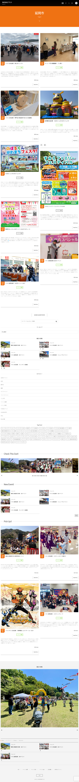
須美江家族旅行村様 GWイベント (18, 345)
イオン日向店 (49, 428)
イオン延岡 (68, 428)
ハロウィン (44, 433)
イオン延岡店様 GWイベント (17, 355)
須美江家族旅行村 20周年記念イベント (10, 465)
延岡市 (28, 428)
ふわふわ (58, 431)
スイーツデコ (41, 436)
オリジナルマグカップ (43, 431)
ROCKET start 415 (5, 442)
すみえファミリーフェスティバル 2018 (55, 206)
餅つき (63, 439)
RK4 (68, 436)
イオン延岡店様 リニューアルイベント (59, 355)
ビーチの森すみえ (66, 433)
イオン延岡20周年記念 (71, 439)
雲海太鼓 (3, 439)
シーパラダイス (5, 436)
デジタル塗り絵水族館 (32, 431)
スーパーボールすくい (23, 436)
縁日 (22, 433)
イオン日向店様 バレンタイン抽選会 (19, 364)
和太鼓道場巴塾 (17, 439)
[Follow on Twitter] (69, 3)
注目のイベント (4, 377)
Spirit (12, 442)
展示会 (2, 384)
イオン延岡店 (34, 428)
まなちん (9, 439)
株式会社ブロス (7, 2)
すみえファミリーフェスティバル (33, 433)
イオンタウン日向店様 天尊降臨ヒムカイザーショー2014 (19, 630)
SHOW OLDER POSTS (39, 315)
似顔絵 (52, 431)
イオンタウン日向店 (6, 433)
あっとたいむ (64, 431)
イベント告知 (19, 177)
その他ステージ (4, 408)
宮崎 (13, 433)
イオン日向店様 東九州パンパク (14, 63)
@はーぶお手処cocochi (35, 439)
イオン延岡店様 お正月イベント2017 (15, 283)
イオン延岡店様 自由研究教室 (45, 465)
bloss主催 (3, 419)
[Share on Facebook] (66, 3)
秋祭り (18, 433)
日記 (2, 381)
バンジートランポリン (20, 442)
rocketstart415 (4, 412)
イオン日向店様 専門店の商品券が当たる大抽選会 (18, 118)
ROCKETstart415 (61, 436)
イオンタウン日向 (20, 428)
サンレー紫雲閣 (57, 433)
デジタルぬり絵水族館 (59, 428)
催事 (2, 388)
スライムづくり (56, 439)
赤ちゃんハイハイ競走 (51, 436)
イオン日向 (42, 428)
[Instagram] (72, 3)
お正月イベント (13, 436)
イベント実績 (19, 67)
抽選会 (50, 433)
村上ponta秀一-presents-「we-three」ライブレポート (63, 465)
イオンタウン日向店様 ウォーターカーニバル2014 (28, 465)
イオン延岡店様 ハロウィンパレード (54, 614)
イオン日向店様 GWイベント (56, 345)
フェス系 (3, 398)
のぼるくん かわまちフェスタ (13, 173)
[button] (76, 3)
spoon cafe (73, 436)
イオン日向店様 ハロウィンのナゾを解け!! (55, 556)
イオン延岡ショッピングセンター (18, 431)
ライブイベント (4, 391)
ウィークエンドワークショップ (8, 428)
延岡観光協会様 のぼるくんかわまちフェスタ (57, 121)
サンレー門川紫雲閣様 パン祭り (53, 63)
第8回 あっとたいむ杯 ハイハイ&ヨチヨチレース (17, 229)
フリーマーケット (4, 395)
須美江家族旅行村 (5, 431)
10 (46, 475)
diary (2, 415)
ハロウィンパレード (47, 439)
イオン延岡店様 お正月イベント (53, 261)
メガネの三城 (33, 436)
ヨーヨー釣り (25, 439)
